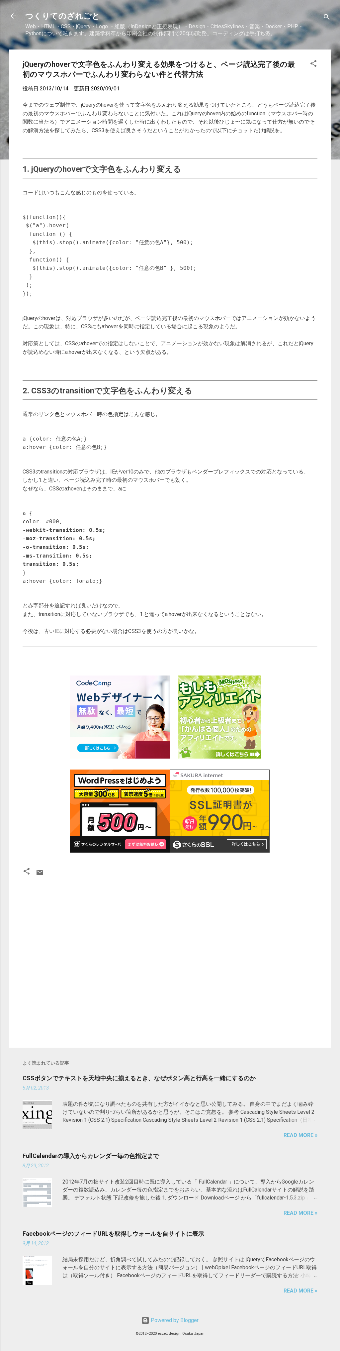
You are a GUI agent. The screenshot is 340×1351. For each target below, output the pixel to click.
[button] (313, 64)
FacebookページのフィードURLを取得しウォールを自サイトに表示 (113, 1233)
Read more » (300, 1135)
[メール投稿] (40, 875)
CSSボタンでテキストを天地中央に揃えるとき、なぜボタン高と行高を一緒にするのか (139, 1078)
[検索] (327, 18)
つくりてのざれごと (62, 16)
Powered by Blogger (174, 1320)
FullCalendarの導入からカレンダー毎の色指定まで (91, 1155)
